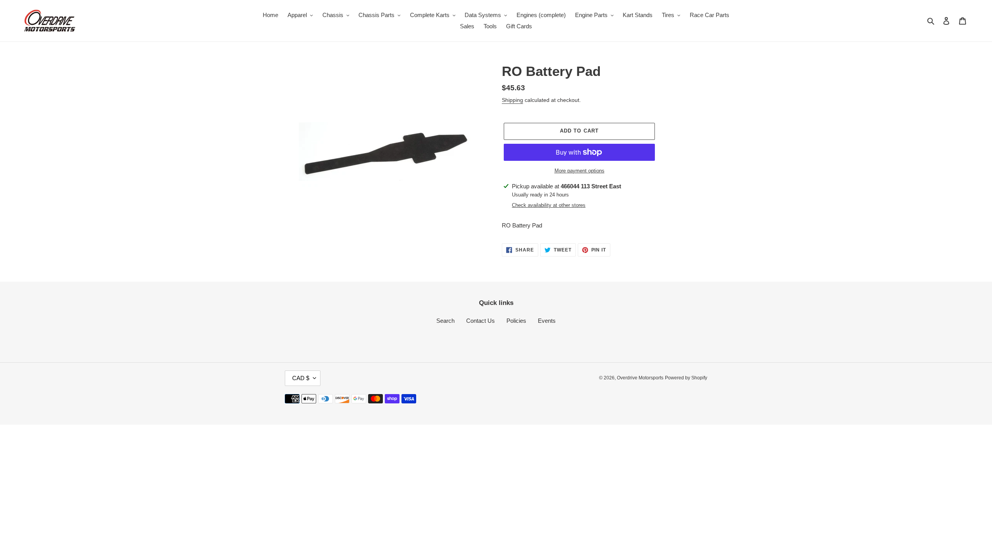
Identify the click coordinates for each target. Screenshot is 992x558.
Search (445, 320)
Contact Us (480, 320)
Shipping (512, 100)
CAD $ (300, 378)
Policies (516, 320)
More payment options (579, 171)
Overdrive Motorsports (640, 378)
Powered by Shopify (686, 378)
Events (547, 320)
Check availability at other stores (549, 205)
